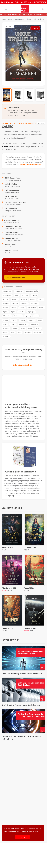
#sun (19, 332)
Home (4, 19)
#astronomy (18, 291)
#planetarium (23, 324)
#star (12, 332)
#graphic (21, 312)
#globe (5, 312)
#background (7, 295)
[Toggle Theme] (42, 8)
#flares (13, 308)
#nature (22, 320)
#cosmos (14, 299)
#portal (15, 328)
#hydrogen (31, 312)
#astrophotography (32, 291)
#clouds (34, 295)
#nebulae (31, 320)
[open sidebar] (5, 9)
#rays (23, 328)
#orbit (5, 324)
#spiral (5, 332)
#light (36, 316)
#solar (30, 328)
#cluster (5, 299)
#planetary (34, 324)
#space (38, 328)
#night (40, 320)
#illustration (6, 316)
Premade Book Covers (16, 19)
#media (5, 320)
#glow (13, 312)
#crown (32, 299)
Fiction (28, 19)
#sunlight (28, 332)
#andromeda (7, 291)
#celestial (25, 295)
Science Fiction (39, 19)
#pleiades (6, 328)
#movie (14, 320)
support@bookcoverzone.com (30, 164)
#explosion (34, 303)
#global (41, 308)
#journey (28, 316)
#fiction (5, 308)
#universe (6, 337)
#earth (41, 299)
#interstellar (18, 316)
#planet (13, 324)
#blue (16, 295)
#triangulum (38, 332)
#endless (6, 303)
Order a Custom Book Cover (23, 365)
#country (24, 299)
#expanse (24, 303)
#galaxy (22, 308)
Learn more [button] (33, 831)
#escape (15, 303)
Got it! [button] (22, 837)
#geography (32, 308)
